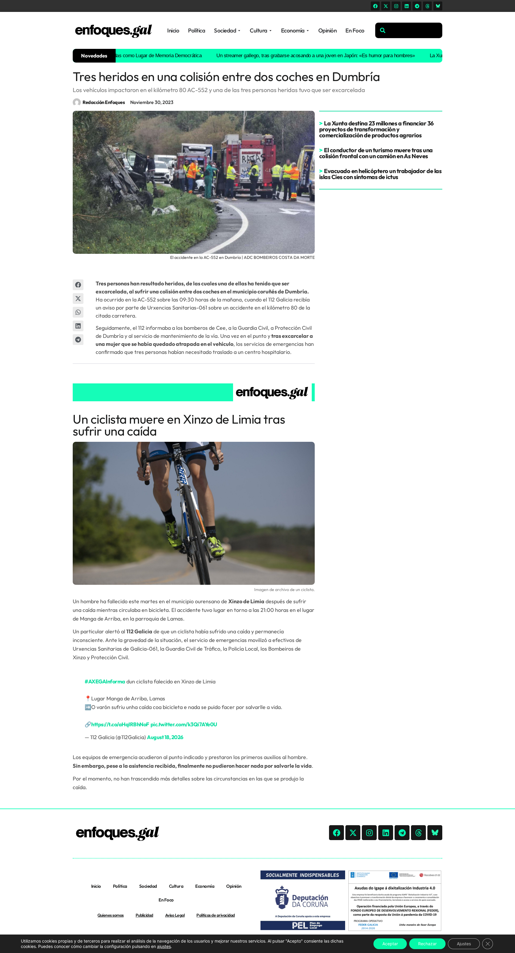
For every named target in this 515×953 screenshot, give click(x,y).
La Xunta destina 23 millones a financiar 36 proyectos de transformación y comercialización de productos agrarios (376, 129)
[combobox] (408, 30)
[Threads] (427, 5)
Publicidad (144, 915)
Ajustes (464, 943)
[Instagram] (396, 5)
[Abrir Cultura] (270, 30)
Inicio (96, 886)
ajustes (164, 946)
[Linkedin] (406, 5)
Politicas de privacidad (215, 915)
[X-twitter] (385, 5)
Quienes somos (110, 915)
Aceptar (390, 943)
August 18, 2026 (165, 737)
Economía (204, 886)
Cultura (176, 886)
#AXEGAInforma (105, 681)
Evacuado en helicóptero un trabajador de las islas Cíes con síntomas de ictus (380, 174)
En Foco (166, 900)
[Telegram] (416, 5)
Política (120, 886)
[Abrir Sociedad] (239, 30)
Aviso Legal (175, 915)
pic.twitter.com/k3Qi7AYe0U (184, 724)
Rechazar (427, 943)
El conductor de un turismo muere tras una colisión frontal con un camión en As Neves (376, 153)
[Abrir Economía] (307, 30)
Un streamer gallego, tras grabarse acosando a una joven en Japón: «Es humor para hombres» (294, 55)
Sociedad (148, 886)
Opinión (233, 886)
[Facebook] (375, 5)
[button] (78, 284)
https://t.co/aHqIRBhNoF (120, 724)
